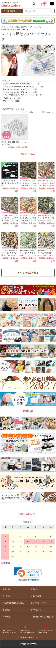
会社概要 (6, 610)
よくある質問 (36, 596)
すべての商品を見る (28, 272)
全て (3, 27)
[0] (42, 4)
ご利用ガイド (8, 596)
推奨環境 (6, 617)
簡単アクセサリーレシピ (30, 27)
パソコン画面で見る (28, 644)
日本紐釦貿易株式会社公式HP (42, 617)
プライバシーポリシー (39, 603)
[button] (28, 574)
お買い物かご (8, 589)
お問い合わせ (36, 610)
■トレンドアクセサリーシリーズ (14, 30)
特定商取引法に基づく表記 (13, 603)
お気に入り (35, 589)
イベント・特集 (13, 27)
